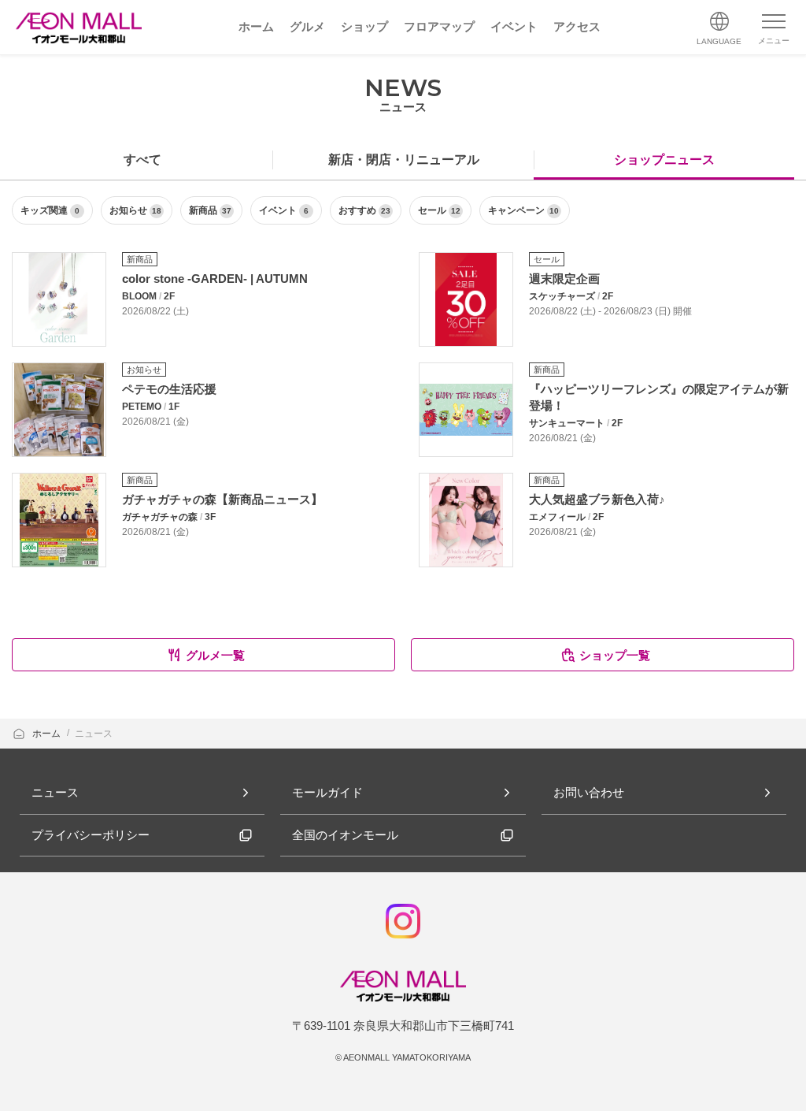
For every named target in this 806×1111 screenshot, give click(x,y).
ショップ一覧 (614, 655)
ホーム (47, 733)
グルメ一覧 (215, 655)
